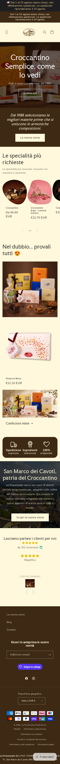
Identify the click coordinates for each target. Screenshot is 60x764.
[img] (30, 543)
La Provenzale (28, 725)
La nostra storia (30, 137)
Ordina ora (30, 92)
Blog (9, 622)
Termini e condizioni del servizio (31, 739)
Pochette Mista (13, 378)
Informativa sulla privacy (35, 729)
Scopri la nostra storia (30, 517)
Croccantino (12, 208)
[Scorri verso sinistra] (22, 230)
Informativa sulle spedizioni (21, 744)
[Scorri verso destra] (37, 230)
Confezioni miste (18, 423)
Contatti (11, 629)
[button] (6, 32)
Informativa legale (46, 744)
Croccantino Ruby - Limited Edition (38, 210)
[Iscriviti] (49, 655)
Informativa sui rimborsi (31, 734)
